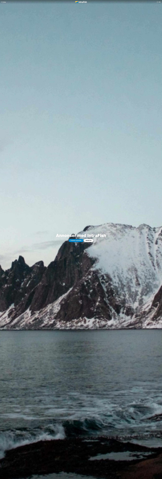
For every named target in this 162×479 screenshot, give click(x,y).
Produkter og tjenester (76, 240)
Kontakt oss (88, 240)
